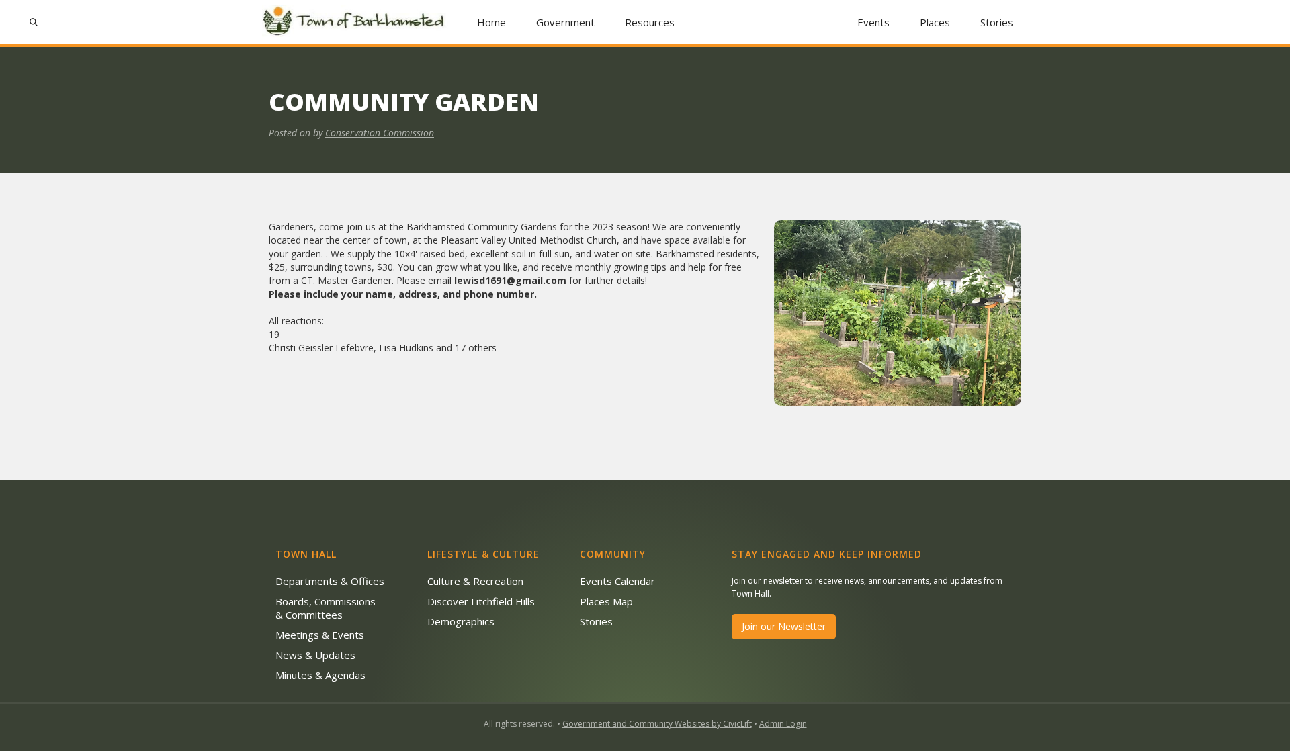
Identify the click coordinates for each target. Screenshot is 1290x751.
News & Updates (315, 655)
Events (873, 22)
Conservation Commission (379, 132)
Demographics (460, 621)
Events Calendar (617, 581)
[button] (565, 22)
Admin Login (783, 724)
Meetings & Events (319, 635)
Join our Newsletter (784, 626)
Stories (996, 22)
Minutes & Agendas (320, 675)
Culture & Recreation (475, 581)
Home (491, 22)
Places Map (606, 601)
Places (935, 22)
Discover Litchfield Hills (481, 601)
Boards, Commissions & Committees (325, 607)
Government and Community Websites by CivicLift (657, 724)
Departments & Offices (329, 581)
